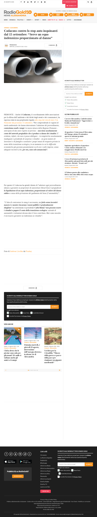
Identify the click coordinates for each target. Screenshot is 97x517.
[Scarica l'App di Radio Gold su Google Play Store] (25, 462)
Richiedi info (18, 476)
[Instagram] (31, 2)
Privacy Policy (27, 316)
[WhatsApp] (38, 2)
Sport (37, 20)
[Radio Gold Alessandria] (18, 13)
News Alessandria (14, 313)
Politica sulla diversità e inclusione (16, 502)
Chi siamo (43, 455)
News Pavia (26, 313)
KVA (82, 514)
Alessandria (14, 28)
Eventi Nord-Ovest (38, 313)
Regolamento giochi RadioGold (61, 502)
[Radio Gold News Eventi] (86, 15)
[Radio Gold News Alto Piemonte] (71, 15)
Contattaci (45, 491)
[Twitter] (24, 2)
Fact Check (74, 502)
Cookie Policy (53, 500)
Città (69, 20)
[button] (60, 370)
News (6, 20)
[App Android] (41, 2)
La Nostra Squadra (46, 458)
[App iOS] (45, 2)
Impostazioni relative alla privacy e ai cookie (48, 507)
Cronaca (12, 20)
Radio (61, 20)
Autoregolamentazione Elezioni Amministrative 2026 (48, 504)
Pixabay (29, 251)
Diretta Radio (44, 482)
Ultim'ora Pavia (45, 471)
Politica (20, 20)
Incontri (72, 141)
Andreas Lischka (16, 251)
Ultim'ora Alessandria (47, 468)
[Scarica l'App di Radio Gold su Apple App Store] (10, 462)
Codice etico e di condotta (34, 502)
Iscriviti (54, 307)
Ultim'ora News (45, 466)
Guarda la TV (72, 6)
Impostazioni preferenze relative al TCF (48, 506)
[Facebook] (21, 2)
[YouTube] (28, 2)
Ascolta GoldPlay (70, 2)
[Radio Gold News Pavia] (56, 15)
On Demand (78, 20)
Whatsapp (43, 463)
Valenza (73, 179)
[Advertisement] (33, 98)
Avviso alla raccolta (48, 509)
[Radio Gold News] (41, 15)
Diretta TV (52, 20)
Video (44, 20)
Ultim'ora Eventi (45, 479)
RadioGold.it (26, 514)
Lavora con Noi (45, 487)
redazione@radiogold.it (65, 514)
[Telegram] (35, 2)
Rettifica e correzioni (84, 502)
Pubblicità (43, 460)
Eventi (29, 20)
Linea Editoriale (47, 502)
